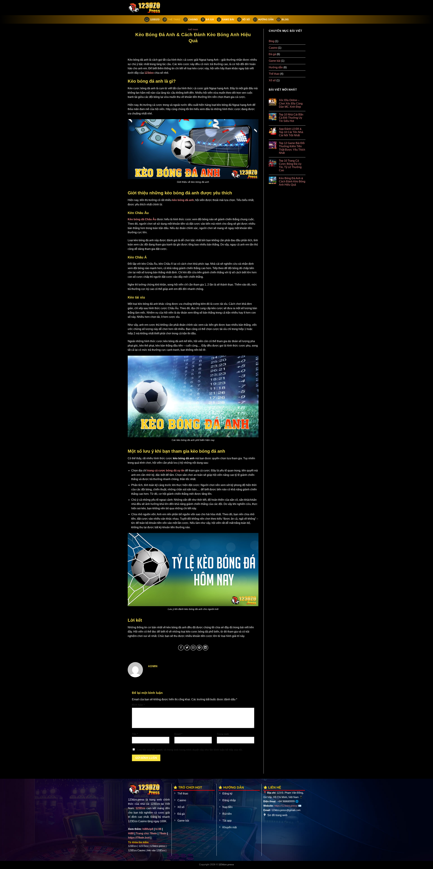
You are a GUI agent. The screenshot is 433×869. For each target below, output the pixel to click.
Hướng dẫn (266, 19)
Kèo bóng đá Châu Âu (142, 219)
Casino (193, 19)
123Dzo (155, 19)
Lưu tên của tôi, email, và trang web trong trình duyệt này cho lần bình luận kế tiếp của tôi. (190, 749)
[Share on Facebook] (181, 647)
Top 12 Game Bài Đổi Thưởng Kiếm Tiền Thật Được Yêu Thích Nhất (292, 148)
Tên (135, 734)
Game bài (228, 19)
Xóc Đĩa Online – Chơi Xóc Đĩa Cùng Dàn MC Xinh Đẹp (290, 103)
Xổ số (246, 19)
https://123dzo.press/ (286, 805)
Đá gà (210, 19)
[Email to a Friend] (193, 647)
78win (162, 833)
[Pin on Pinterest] (199, 647)
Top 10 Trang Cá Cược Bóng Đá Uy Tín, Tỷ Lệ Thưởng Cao (290, 165)
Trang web (223, 734)
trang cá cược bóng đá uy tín (165, 470)
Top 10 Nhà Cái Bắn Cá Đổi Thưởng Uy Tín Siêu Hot (291, 117)
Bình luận (138, 704)
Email (178, 734)
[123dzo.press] (145, 7)
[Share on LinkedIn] (205, 647)
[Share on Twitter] (187, 647)
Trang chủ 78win (146, 833)
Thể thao (174, 19)
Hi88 (131, 833)
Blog (285, 19)
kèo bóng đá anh (183, 200)
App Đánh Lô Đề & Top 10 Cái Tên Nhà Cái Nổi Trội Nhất (291, 132)
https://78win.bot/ (139, 837)
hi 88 (158, 829)
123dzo (149, 72)
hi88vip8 (147, 829)
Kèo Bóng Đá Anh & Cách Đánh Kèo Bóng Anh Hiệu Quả (292, 181)
